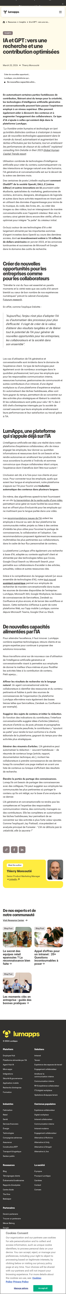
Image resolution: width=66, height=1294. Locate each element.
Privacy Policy (21, 1281)
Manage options (21, 1288)
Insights (22, 22)
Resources (12, 22)
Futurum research (12, 299)
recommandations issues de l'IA (24, 518)
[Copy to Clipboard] (6, 849)
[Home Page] (11, 12)
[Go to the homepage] (21, 1034)
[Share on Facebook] (14, 849)
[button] (63, 4)
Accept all (42, 1288)
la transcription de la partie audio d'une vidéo (38, 500)
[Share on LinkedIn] (22, 849)
